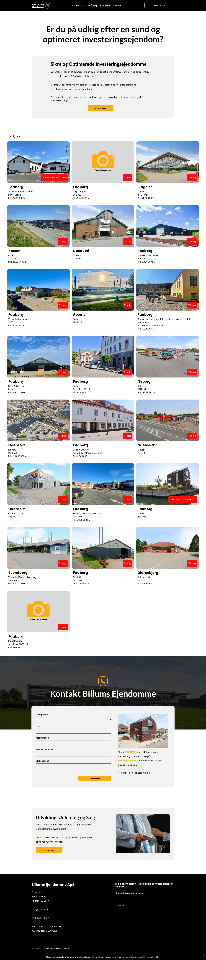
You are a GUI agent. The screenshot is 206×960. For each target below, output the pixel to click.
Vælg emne (42, 714)
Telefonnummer (44, 749)
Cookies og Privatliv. (151, 957)
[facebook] (172, 949)
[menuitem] (76, 6)
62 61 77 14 (132, 752)
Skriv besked (42, 760)
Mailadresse (42, 737)
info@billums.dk (39, 909)
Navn (38, 726)
